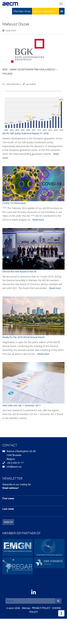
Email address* (10, 487)
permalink (31, 84)
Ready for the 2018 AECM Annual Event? (23, 337)
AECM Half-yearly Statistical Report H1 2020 (25, 133)
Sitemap (26, 608)
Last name (8, 508)
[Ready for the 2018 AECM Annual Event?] (33, 315)
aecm (11, 608)
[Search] (58, 601)
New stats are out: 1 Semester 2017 (21, 405)
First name (8, 498)
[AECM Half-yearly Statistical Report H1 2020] (33, 114)
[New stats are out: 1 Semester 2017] (33, 382)
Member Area (22, 11)
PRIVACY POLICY (41, 608)
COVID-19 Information (14, 203)
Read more (38, 219)
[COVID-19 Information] (33, 183)
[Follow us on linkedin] (62, 11)
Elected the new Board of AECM (19, 271)
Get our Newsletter (45, 11)
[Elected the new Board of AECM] (33, 249)
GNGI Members (13, 84)
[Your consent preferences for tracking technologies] (61, 613)
